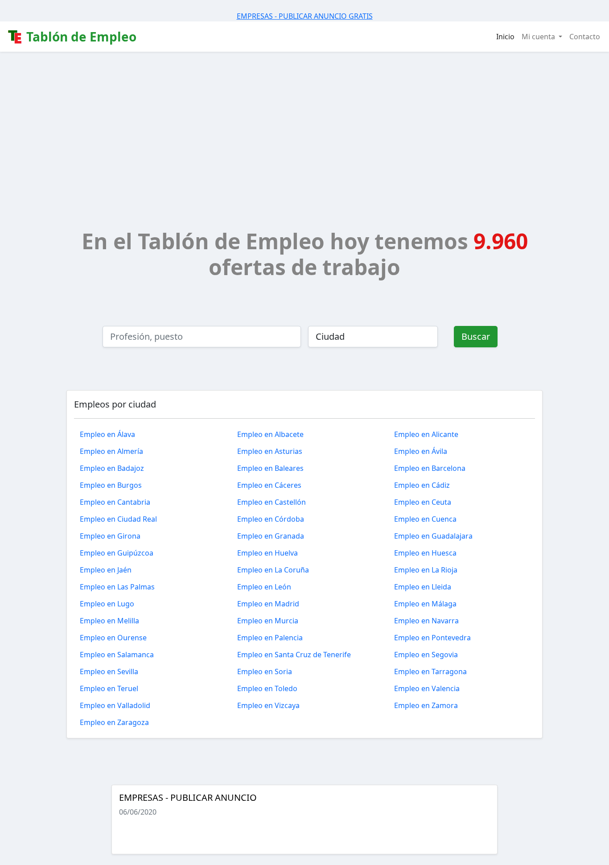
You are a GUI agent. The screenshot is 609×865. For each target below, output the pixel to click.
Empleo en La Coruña (273, 570)
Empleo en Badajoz (112, 468)
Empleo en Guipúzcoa (116, 553)
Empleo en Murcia (267, 621)
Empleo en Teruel (109, 688)
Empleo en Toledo (267, 688)
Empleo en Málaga (425, 604)
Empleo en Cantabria (115, 502)
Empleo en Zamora (426, 705)
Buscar (475, 336)
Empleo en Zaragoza (114, 722)
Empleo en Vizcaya (268, 705)
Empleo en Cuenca (425, 519)
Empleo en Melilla (109, 621)
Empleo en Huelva (267, 553)
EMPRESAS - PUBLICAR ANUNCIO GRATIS (305, 16)
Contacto (584, 36)
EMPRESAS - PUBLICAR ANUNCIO (188, 797)
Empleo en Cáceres (269, 485)
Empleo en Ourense (113, 638)
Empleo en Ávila (420, 451)
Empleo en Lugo (107, 604)
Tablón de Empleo (79, 36)
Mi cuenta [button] (539, 36)
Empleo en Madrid (268, 604)
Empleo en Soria (264, 671)
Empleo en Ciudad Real (118, 519)
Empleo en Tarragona (430, 671)
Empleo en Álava (107, 434)
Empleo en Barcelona (429, 468)
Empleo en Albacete (270, 434)
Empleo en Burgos (111, 485)
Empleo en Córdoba (270, 519)
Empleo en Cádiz (422, 485)
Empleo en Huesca (425, 553)
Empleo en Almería (111, 451)
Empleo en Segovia (426, 654)
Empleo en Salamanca (117, 654)
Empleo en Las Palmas (117, 587)
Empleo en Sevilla (109, 671)
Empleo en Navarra (426, 621)
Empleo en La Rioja (425, 570)
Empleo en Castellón (271, 502)
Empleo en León (264, 587)
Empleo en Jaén (106, 570)
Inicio (505, 36)
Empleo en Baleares (270, 468)
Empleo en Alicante (426, 434)
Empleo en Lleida (422, 587)
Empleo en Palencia (270, 638)
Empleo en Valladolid (115, 705)
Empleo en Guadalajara (433, 536)
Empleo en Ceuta (422, 502)
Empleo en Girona (110, 536)
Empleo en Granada (270, 536)
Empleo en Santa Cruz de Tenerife (294, 654)
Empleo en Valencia (427, 688)
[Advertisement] (304, 118)
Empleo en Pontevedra (432, 638)
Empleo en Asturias (269, 451)
